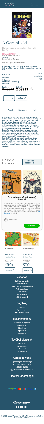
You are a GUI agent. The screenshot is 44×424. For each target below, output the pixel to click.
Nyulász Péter (8, 54)
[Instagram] (25, 407)
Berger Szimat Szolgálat (10, 59)
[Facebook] (17, 407)
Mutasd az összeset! (29, 162)
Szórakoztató (20, 63)
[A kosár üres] (32, 4)
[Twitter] (21, 407)
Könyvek (5, 63)
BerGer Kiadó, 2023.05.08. (11, 56)
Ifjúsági (12, 63)
